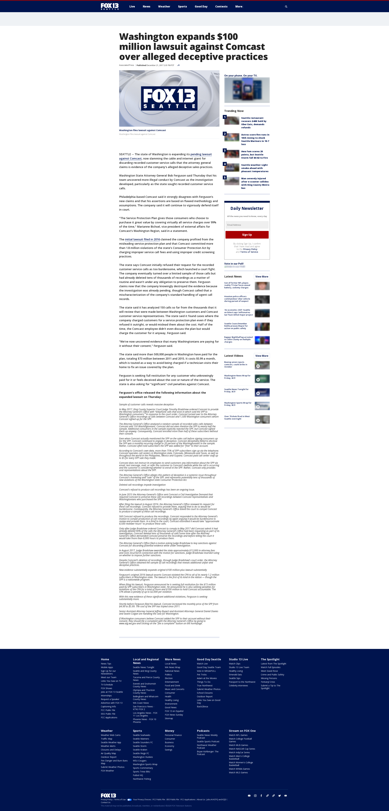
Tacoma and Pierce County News (146, 678)
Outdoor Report (205, 696)
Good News (171, 707)
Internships (106, 695)
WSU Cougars (139, 760)
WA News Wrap (172, 667)
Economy (169, 746)
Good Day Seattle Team (209, 667)
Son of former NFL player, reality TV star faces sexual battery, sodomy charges (237, 285)
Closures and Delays (111, 749)
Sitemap (169, 718)
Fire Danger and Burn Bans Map (114, 762)
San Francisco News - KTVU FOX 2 (143, 708)
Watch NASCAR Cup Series (242, 748)
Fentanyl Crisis (268, 681)
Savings (168, 749)
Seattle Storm (139, 746)
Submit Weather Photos (208, 689)
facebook (261, 795)
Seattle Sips (234, 678)
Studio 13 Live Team (239, 667)
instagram (255, 795)
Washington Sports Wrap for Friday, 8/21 (237, 404)
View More (261, 276)
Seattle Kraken (140, 749)
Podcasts (203, 731)
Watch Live (202, 663)
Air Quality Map (108, 753)
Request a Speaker (110, 699)
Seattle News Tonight (143, 667)
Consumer (170, 692)
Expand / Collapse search (286, 6)
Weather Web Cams (110, 735)
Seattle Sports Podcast (208, 741)
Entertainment (172, 681)
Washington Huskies (143, 757)
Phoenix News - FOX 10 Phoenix (144, 720)
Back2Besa (202, 706)
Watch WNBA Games (239, 768)
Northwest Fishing (142, 778)
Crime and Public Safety (272, 674)
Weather (107, 731)
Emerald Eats (235, 674)
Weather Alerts (108, 746)
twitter (279, 795)
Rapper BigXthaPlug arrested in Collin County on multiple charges (238, 339)
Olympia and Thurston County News (144, 691)
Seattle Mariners (141, 738)
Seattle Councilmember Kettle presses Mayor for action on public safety (236, 326)
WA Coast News (141, 702)
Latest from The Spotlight (273, 663)
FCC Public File (108, 710)
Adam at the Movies (207, 678)
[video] (262, 365)
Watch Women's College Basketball (241, 764)
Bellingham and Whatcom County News (145, 698)
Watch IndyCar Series (239, 752)
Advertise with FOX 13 (111, 702)
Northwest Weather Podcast (206, 746)
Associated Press (126, 65)
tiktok (267, 795)
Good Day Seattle (209, 659)
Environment (171, 703)
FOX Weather (107, 770)
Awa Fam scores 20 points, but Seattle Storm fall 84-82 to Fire (254, 154)
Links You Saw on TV (111, 680)
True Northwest (205, 685)
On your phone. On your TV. (240, 75)
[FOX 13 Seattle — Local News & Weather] (111, 6)
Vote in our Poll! (234, 263)
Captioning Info (108, 706)
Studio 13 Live (238, 659)
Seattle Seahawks (141, 735)
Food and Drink (172, 685)
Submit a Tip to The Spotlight (270, 687)
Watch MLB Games (238, 745)
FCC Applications (109, 717)
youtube (249, 795)
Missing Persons (269, 678)
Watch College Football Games (240, 740)
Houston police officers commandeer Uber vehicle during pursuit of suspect (237, 298)
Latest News (233, 276)
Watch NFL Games (238, 735)
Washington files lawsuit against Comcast (142, 130)
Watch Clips (234, 663)
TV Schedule (107, 684)
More (238, 6)
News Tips (106, 663)
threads (273, 795)
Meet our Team (108, 677)
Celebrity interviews (238, 685)
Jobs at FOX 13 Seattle (112, 691)
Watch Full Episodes (271, 667)
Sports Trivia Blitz (141, 771)
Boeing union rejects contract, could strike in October (235, 364)
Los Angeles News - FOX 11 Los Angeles (145, 714)
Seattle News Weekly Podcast (207, 736)
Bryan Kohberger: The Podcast (208, 753)
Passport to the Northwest (242, 681)
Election (169, 678)
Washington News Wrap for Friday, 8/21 (237, 376)
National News (172, 670)
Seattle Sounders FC (143, 742)
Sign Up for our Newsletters (108, 672)
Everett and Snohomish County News (144, 685)
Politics (168, 674)
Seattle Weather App (111, 742)
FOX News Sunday (174, 714)
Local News (170, 663)
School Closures (205, 692)
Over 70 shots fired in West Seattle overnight (237, 417)
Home (105, 659)
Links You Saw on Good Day (208, 701)
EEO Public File (108, 713)
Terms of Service (249, 251)
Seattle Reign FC (141, 753)
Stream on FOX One (242, 731)
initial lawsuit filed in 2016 (142, 239)
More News (173, 659)
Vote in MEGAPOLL (206, 670)
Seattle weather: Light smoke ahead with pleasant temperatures (255, 168)
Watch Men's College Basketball (239, 757)
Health (168, 696)
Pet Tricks (202, 674)
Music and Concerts (174, 689)
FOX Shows (106, 688)
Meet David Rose (269, 670)
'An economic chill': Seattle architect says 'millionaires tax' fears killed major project (238, 312)
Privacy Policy (250, 249)
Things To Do (203, 681)
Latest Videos (233, 355)
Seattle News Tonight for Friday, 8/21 (236, 390)
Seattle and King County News (145, 672)
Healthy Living (172, 700)
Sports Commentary (143, 767)
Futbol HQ (138, 775)
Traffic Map (106, 738)
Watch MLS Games (238, 772)
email (285, 795)
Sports (137, 731)
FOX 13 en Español (174, 711)
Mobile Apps (107, 667)
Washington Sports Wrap (145, 764)
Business (169, 742)
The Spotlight (270, 659)
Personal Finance (173, 735)
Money (169, 731)
